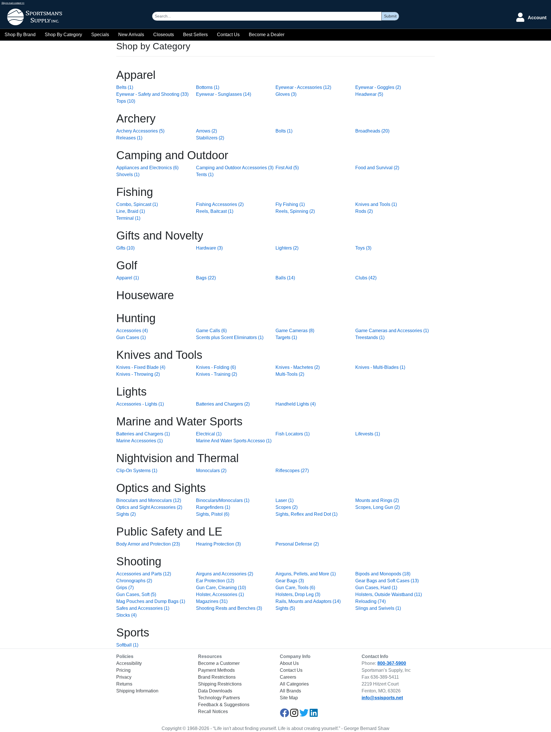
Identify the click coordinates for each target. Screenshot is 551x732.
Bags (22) (206, 277)
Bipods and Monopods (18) (382, 573)
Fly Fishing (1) (290, 204)
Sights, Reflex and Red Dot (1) (306, 514)
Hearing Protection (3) (218, 544)
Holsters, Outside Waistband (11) (388, 594)
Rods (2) (364, 211)
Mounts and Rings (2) (377, 500)
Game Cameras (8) (295, 330)
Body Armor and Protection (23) (148, 544)
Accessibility (129, 663)
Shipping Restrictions (220, 684)
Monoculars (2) (211, 470)
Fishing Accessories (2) (220, 204)
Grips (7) (125, 587)
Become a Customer (219, 663)
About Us (289, 663)
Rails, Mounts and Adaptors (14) (308, 601)
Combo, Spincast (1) (137, 204)
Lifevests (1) (367, 433)
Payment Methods (216, 670)
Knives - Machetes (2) (298, 367)
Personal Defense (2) (297, 544)
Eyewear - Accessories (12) (303, 87)
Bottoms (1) (207, 87)
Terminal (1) (128, 218)
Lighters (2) (287, 248)
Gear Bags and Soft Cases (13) (387, 580)
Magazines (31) (212, 601)
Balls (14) (285, 277)
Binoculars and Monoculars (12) (148, 500)
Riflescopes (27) (292, 470)
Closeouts (163, 34)
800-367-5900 (391, 663)
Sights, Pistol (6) (212, 514)
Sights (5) (285, 608)
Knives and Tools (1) (376, 204)
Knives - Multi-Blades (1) (380, 367)
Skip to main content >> (12, 3)
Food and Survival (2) (377, 167)
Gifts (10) (125, 248)
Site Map (289, 697)
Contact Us (228, 34)
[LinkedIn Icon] (314, 714)
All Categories (294, 684)
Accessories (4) (132, 330)
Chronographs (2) (134, 580)
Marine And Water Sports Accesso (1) (233, 440)
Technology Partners (219, 697)
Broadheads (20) (372, 131)
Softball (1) (127, 645)
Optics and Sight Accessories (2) (149, 507)
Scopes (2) (287, 507)
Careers (288, 677)
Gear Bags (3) (290, 580)
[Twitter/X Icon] (304, 714)
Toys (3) (363, 248)
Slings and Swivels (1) (378, 608)
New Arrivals (131, 34)
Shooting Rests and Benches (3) (229, 608)
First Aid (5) (287, 167)
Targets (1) (286, 337)
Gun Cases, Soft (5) (136, 594)
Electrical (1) (209, 433)
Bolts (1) (284, 131)
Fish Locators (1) (293, 433)
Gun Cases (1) (131, 337)
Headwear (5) (369, 94)
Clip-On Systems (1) (136, 470)
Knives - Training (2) (216, 374)
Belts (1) (124, 87)
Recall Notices (213, 711)
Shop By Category (63, 34)
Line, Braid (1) (130, 211)
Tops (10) (125, 101)
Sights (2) (126, 514)
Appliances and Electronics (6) (147, 167)
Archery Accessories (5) (140, 131)
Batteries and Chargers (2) (223, 404)
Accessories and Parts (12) (143, 573)
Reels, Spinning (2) (295, 211)
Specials (100, 34)
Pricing (123, 670)
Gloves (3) (286, 94)
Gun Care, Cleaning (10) (221, 587)
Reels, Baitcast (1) (214, 211)
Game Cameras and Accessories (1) (392, 330)
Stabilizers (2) (210, 137)
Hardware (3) (209, 248)
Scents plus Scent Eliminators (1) (229, 337)
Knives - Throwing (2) (138, 374)
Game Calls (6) (211, 330)
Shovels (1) (127, 174)
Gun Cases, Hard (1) (376, 587)
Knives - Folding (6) (216, 367)
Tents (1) (205, 174)
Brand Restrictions (217, 677)
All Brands (290, 690)
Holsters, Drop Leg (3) (298, 594)
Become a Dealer (266, 34)
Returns (124, 684)
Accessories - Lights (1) (140, 404)
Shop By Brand (20, 34)
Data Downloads (215, 690)
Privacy (123, 677)
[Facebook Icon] (284, 714)
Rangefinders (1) (213, 507)
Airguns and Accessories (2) (224, 573)
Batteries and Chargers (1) (143, 433)
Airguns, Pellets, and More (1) (306, 573)
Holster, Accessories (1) (220, 594)
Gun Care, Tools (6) (295, 587)
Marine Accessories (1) (139, 440)
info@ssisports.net (382, 697)
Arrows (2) (206, 131)
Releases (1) (129, 137)
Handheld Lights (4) (296, 404)
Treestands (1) (370, 337)
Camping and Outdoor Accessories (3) (234, 167)
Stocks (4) (126, 615)
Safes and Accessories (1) (142, 608)
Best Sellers (195, 34)
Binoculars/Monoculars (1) (222, 500)
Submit (390, 16)
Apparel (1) (127, 277)
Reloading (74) (370, 601)
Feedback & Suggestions (223, 704)
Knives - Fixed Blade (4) (140, 367)
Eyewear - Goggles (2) (378, 87)
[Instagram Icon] (294, 714)
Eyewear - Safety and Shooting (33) (152, 94)
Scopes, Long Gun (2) (377, 507)
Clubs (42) (366, 277)
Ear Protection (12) (215, 580)
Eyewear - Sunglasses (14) (223, 94)
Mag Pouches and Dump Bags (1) (150, 601)
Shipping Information (137, 690)
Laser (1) (285, 500)
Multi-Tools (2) (290, 374)
